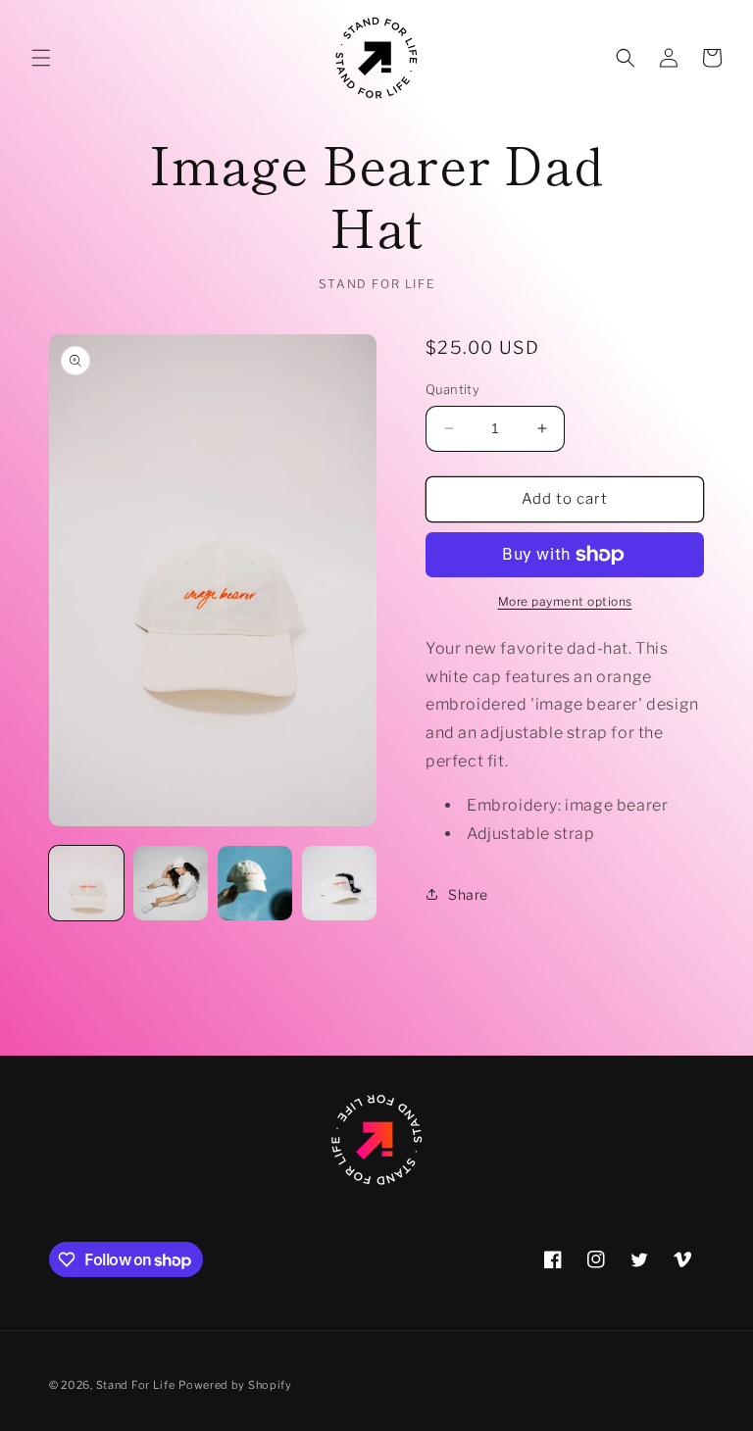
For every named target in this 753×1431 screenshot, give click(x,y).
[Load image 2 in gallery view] (170, 883)
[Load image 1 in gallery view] (86, 883)
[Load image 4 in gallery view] (339, 883)
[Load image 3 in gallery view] (255, 883)
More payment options (565, 601)
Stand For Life (136, 1385)
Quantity (452, 389)
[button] (41, 57)
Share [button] (468, 894)
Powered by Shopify (235, 1385)
